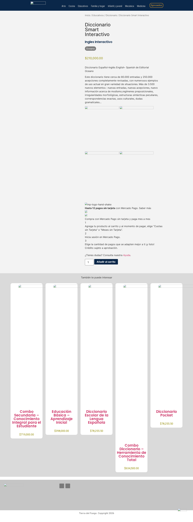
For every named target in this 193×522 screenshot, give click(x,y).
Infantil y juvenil (115, 6)
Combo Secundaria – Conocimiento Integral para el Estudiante (26, 419)
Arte (64, 6)
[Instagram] (67, 486)
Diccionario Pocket (166, 413)
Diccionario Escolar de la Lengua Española (96, 417)
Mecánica (129, 6)
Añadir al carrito (106, 261)
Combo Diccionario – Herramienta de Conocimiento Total (131, 452)
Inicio (87, 15)
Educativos (83, 6)
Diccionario (111, 15)
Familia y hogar (98, 6)
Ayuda (126, 255)
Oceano (90, 48)
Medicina (141, 6)
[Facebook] (61, 486)
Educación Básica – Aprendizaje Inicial (62, 417)
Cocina (72, 6)
